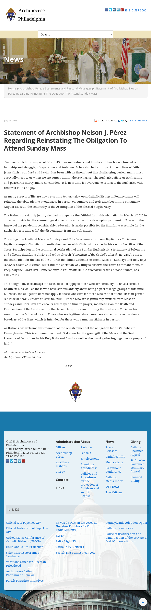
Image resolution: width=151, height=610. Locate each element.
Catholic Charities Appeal (137, 451)
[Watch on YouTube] (122, 10)
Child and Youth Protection (24, 547)
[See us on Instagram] (15, 461)
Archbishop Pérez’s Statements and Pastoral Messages (56, 88)
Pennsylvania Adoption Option (127, 522)
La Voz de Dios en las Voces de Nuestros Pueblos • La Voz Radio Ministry (76, 526)
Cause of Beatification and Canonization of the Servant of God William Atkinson (126, 537)
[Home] (25, 14)
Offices (60, 447)
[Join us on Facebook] (106, 10)
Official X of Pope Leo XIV (23, 522)
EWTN (60, 535)
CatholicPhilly (115, 456)
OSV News (113, 486)
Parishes (87, 447)
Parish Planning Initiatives (25, 580)
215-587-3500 (135, 10)
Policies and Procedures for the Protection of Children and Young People (90, 484)
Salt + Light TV (66, 541)
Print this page (138, 120)
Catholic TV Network (70, 547)
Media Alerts (114, 462)
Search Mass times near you (75, 552)
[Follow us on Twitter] (110, 10)
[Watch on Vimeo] (118, 10)
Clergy (60, 471)
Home (12, 88)
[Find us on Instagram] (114, 10)
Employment (90, 458)
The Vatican (114, 492)
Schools (86, 452)
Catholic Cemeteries (119, 528)
